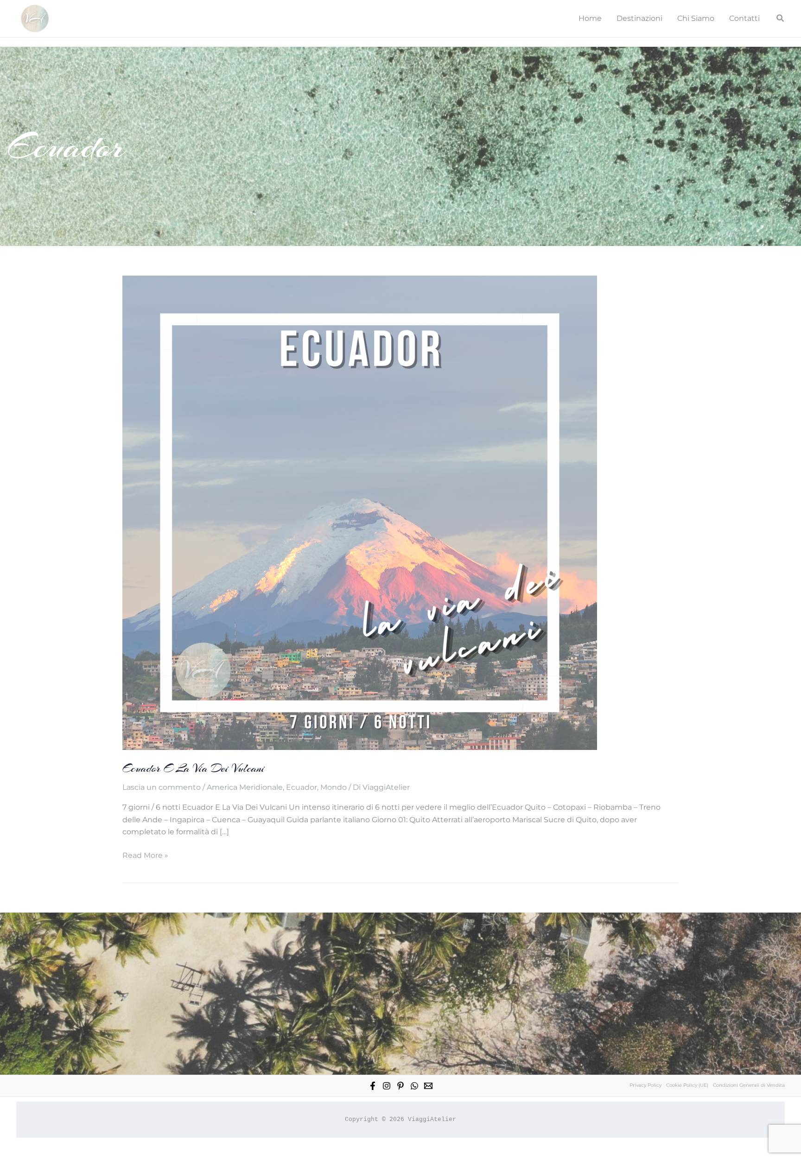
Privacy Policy (645, 1085)
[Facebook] (373, 1086)
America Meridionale (245, 787)
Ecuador (301, 787)
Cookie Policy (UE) (687, 1085)
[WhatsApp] (414, 1086)
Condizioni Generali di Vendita (749, 1085)
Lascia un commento (161, 787)
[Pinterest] (400, 1086)
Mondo (333, 787)
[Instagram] (386, 1086)
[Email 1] (428, 1086)
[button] (780, 19)
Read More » (145, 856)
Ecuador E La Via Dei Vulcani (193, 768)
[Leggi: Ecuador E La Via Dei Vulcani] (359, 512)
